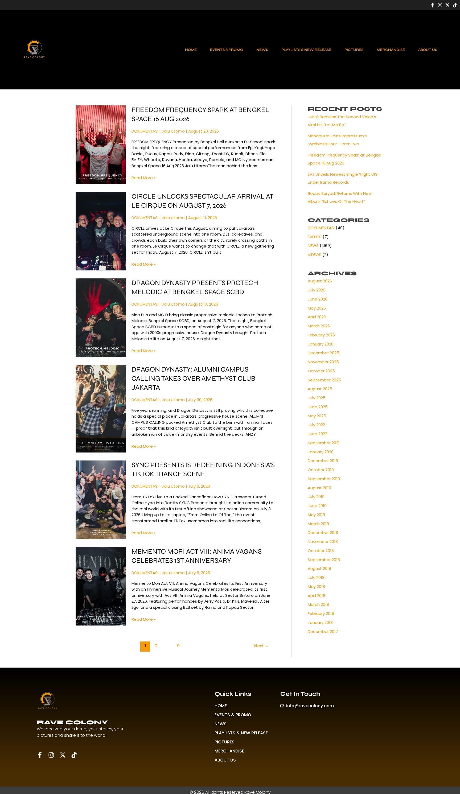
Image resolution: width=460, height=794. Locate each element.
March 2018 (318, 604)
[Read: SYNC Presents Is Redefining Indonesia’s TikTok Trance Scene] (101, 499)
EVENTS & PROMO (226, 50)
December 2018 (323, 532)
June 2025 (318, 407)
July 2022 (316, 424)
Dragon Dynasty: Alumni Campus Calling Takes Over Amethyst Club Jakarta (193, 378)
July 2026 (316, 290)
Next (261, 646)
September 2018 (324, 559)
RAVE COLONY (72, 722)
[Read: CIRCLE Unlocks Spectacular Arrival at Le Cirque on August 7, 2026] (101, 231)
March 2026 (319, 326)
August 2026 (320, 281)
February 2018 (321, 613)
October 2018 (321, 550)
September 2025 (324, 380)
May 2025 (317, 416)
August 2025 (320, 389)
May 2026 (317, 308)
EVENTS (315, 237)
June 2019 (317, 505)
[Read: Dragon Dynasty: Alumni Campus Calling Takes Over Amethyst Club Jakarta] (101, 408)
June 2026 (317, 299)
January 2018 (320, 622)
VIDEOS (314, 254)
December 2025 (323, 353)
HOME (191, 50)
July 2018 (316, 577)
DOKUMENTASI (145, 131)
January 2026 (321, 344)
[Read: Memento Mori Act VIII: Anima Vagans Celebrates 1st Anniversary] (101, 586)
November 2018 (323, 541)
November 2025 (323, 362)
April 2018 (316, 595)
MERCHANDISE (391, 50)
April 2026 (317, 317)
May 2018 (316, 586)
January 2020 (321, 452)
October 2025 (321, 371)
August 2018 (319, 568)
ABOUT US (427, 50)
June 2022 (317, 434)
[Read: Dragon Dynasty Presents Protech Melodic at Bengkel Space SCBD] (101, 317)
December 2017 (323, 631)
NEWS (262, 50)
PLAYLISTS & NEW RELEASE (306, 50)
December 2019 (323, 460)
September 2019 (324, 479)
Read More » (144, 177)
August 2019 (319, 488)
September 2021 (324, 443)
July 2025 (317, 398)
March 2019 (318, 523)
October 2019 (321, 469)
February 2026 (321, 335)
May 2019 (316, 514)
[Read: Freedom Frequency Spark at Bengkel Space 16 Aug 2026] (101, 144)
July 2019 (316, 496)
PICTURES (353, 50)
